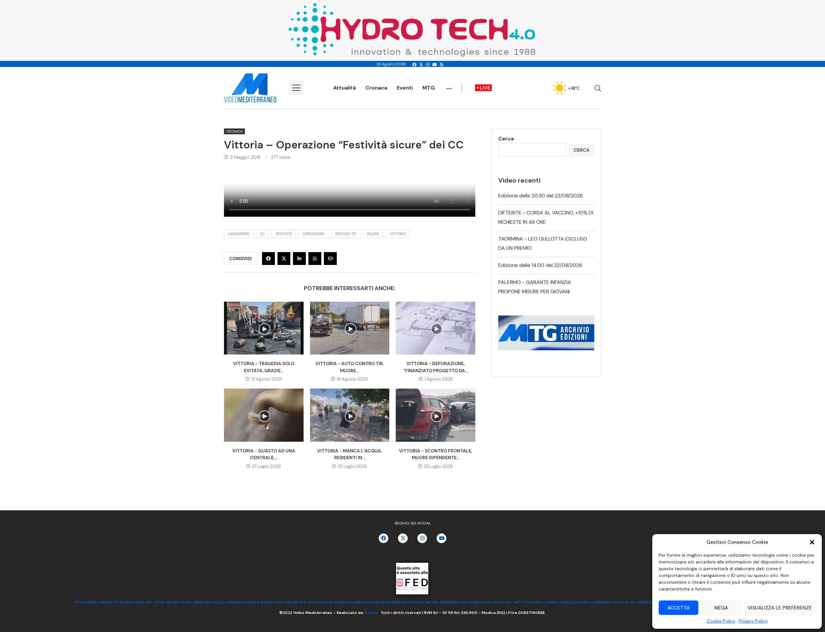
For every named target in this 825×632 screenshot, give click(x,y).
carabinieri (238, 233)
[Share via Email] (330, 258)
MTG (428, 87)
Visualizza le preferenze (780, 608)
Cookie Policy (721, 621)
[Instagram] (428, 64)
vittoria (398, 233)
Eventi (405, 87)
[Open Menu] (296, 87)
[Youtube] (434, 64)
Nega (721, 608)
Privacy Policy (753, 621)
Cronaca (376, 87)
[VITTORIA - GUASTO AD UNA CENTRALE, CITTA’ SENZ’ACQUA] (264, 415)
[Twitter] (421, 64)
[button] (812, 542)
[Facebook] (414, 64)
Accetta (678, 608)
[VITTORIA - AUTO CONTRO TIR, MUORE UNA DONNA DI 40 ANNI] (350, 328)
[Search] (598, 88)
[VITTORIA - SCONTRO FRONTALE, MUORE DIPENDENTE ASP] (435, 415)
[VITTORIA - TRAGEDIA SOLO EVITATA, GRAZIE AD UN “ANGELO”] (264, 328)
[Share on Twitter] (283, 258)
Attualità (344, 87)
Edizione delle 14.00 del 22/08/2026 (540, 265)
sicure (373, 233)
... (449, 85)
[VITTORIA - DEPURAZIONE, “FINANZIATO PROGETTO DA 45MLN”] (435, 328)
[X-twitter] (403, 538)
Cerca (506, 138)
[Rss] (442, 64)
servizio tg (345, 233)
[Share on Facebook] (268, 258)
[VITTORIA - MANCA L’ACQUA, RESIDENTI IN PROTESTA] (350, 415)
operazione (313, 233)
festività (284, 233)
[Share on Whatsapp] (314, 258)
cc (262, 233)
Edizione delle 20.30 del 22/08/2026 (540, 195)
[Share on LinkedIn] (299, 258)
